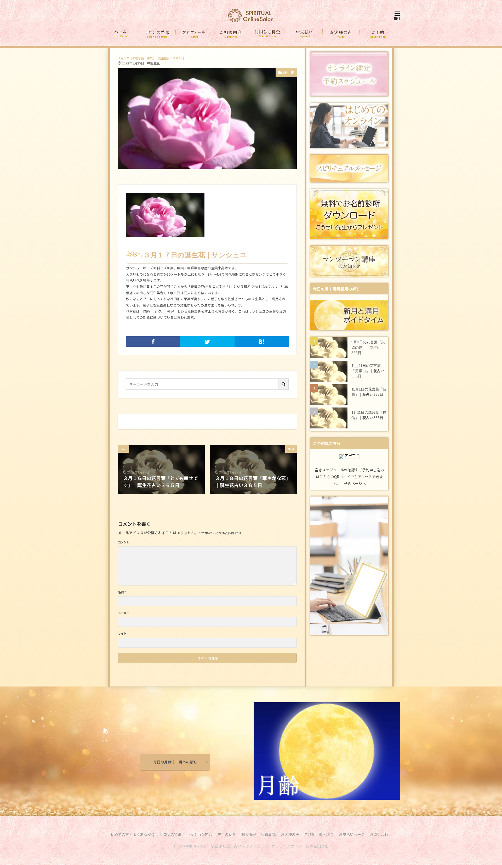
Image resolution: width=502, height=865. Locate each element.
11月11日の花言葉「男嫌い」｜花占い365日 (367, 371)
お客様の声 (290, 834)
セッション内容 (199, 834)
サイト (122, 633)
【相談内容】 (230, 34)
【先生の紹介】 (194, 34)
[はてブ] (262, 341)
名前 (122, 592)
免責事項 (268, 834)
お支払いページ (351, 834)
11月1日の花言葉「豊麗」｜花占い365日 (368, 392)
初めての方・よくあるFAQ (132, 834)
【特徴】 (157, 34)
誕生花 (155, 63)
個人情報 (248, 834)
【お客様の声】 (341, 34)
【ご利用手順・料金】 (267, 34)
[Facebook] (153, 341)
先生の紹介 (227, 834)
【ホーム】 (120, 34)
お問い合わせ (381, 834)
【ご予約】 (378, 34)
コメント (123, 542)
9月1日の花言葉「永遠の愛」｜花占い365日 (368, 347)
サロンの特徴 (170, 834)
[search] (283, 384)
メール (123, 612)
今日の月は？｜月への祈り (175, 761)
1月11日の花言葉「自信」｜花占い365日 (368, 415)
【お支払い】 (304, 34)
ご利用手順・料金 (319, 834)
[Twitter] (207, 341)
